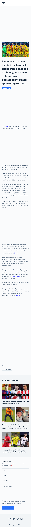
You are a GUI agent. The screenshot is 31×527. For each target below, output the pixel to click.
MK (3, 3)
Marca (18, 295)
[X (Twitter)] (21, 519)
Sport (16, 253)
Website (5, 480)
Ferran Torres (15, 276)
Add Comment (7, 486)
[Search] (25, 3)
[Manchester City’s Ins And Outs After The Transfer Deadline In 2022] (15, 391)
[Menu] (28, 3)
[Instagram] (14, 519)
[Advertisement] (15, 22)
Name (5, 470)
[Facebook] (10, 519)
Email (5, 475)
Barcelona (6, 88)
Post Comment (8, 508)
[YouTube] (18, 519)
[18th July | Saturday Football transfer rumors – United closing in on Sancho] (15, 439)
